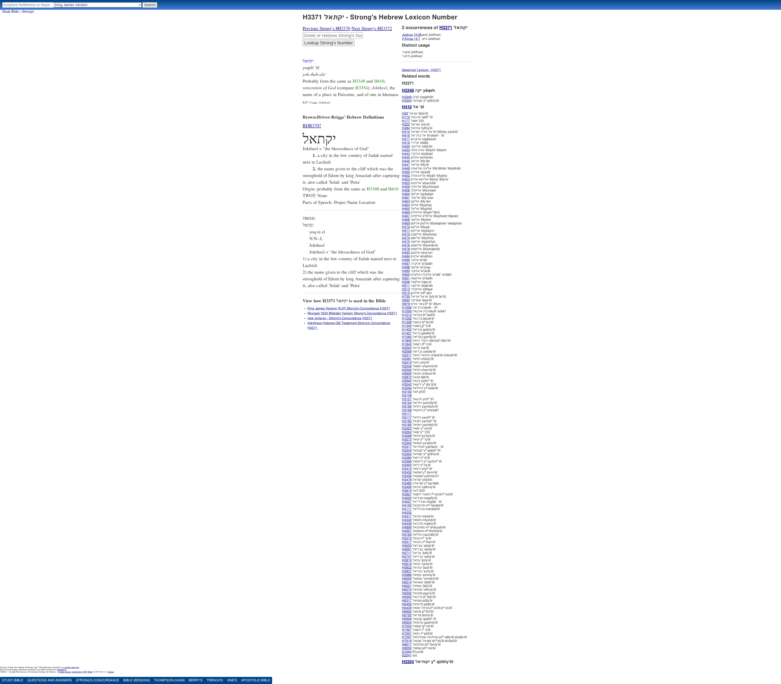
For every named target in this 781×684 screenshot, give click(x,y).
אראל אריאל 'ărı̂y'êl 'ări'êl (424, 296)
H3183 (407, 421)
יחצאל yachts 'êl (419, 421)
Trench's (215, 680)
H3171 (407, 413)
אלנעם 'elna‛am (417, 252)
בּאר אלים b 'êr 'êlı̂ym (421, 304)
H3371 (445, 27)
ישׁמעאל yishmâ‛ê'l (420, 476)
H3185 (407, 424)
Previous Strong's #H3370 (326, 28)
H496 (406, 260)
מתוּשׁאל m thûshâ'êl (422, 531)
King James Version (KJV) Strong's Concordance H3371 (349, 308)
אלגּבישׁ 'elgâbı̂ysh (419, 139)
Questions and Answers (49, 680)
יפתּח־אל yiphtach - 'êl (422, 446)
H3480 (407, 483)
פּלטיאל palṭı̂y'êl (418, 604)
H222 (406, 124)
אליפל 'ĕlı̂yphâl (417, 208)
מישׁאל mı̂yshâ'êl (419, 520)
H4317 (407, 516)
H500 (406, 274)
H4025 (407, 498)
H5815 (407, 560)
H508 (406, 282)
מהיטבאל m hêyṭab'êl (422, 505)
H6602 (407, 611)
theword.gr (62, 670)
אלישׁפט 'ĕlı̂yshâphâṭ (421, 249)
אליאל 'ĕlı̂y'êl (415, 164)
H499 (406, 271)
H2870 (407, 377)
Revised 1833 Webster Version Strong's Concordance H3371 (352, 313)
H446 (406, 161)
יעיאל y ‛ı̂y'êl (416, 439)
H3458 (407, 476)
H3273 (407, 439)
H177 (406, 120)
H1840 (407, 340)
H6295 (407, 593)
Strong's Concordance (97, 680)
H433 (406, 150)
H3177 (407, 417)
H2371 (407, 355)
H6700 (407, 615)
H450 (406, 172)
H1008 (407, 307)
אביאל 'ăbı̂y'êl (415, 113)
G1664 (407, 651)
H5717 (407, 553)
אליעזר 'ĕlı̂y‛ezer (418, 197)
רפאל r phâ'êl (417, 633)
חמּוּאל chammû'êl (419, 366)
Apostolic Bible (255, 680)
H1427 (407, 333)
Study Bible (10, 11)
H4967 (407, 531)
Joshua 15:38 (412, 34)
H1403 (407, 329)
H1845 (407, 344)
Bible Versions (136, 680)
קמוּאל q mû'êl (417, 626)
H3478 (407, 479)
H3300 (407, 443)
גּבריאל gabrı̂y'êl (418, 329)
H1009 (407, 311)
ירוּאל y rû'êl (416, 457)
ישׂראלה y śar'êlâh (420, 483)
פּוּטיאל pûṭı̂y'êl (417, 600)
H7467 (407, 630)
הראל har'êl (415, 348)
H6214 (407, 582)
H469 (406, 223)
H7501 (407, 633)
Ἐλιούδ (412, 651)
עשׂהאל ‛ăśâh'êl (418, 582)
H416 (406, 135)
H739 (406, 296)
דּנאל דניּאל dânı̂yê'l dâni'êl (426, 340)
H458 (406, 190)
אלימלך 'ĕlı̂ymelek (419, 190)
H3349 (407, 97)
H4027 (407, 501)
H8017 (407, 644)
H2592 (407, 370)
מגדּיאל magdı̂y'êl (419, 498)
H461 (406, 197)
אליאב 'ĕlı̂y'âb (416, 161)
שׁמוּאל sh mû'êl (418, 648)
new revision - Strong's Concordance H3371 (340, 318)
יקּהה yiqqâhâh (417, 97)
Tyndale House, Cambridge (69, 672)
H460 (406, 194)
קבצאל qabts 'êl (419, 619)
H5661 (407, 549)
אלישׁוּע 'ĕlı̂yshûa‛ (418, 238)
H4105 (407, 505)
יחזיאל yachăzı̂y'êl (420, 406)
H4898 (407, 527)
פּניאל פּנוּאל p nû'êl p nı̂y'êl (427, 608)
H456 (406, 186)
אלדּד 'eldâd (415, 142)
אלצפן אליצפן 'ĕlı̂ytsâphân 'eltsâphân (432, 223)
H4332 (407, 520)
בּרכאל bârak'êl (418, 318)
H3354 (361, 88)
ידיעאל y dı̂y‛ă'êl (419, 384)
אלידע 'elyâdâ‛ (416, 172)
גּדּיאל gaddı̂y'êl (418, 333)
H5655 (407, 545)
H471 (406, 230)
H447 (406, 164)
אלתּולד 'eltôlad (417, 289)
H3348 (359, 81)
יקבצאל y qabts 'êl (421, 450)
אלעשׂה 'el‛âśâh (417, 278)
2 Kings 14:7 (411, 38)
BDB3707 (312, 125)
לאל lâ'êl (413, 490)
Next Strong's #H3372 (371, 28)
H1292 (407, 318)
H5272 (407, 538)
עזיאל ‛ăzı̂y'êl (416, 560)
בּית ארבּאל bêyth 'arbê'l (424, 311)
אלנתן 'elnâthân (417, 256)
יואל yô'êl (413, 391)
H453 (406, 179)
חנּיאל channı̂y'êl (419, 370)
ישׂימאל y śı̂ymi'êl (419, 472)
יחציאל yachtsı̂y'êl (419, 424)
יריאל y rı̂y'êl (416, 465)
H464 (406, 205)
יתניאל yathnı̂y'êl (418, 487)
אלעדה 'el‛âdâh (417, 263)
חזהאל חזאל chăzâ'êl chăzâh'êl (429, 355)
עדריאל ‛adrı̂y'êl (418, 556)
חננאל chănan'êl (419, 373)
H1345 (407, 326)
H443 (406, 153)
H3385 (407, 457)
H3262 (407, 432)
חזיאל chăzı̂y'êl (418, 359)
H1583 (407, 337)
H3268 (407, 435)
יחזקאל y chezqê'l (420, 410)
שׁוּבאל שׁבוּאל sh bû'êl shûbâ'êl (429, 640)
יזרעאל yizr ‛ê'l (418, 399)
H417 (406, 139)
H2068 (407, 351)
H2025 (407, 348)
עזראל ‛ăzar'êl (417, 567)
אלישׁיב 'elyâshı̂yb (418, 241)
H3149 (407, 395)
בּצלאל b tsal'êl (418, 315)
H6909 (407, 619)
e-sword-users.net (71, 668)
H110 (406, 117)
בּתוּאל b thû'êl (417, 322)
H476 (406, 245)
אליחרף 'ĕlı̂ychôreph (420, 186)
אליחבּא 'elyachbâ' (419, 183)
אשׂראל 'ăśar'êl (417, 300)
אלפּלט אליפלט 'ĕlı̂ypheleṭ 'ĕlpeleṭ (430, 216)
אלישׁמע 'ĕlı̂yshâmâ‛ (420, 245)
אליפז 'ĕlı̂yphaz (417, 205)
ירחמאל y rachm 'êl (422, 461)
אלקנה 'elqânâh (417, 285)
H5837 (407, 571)
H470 (406, 227)
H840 (406, 300)
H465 (406, 208)
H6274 (407, 589)
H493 (406, 252)
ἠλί (409, 655)
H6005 (407, 578)
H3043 (407, 384)
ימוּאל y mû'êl (417, 428)
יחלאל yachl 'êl (418, 417)
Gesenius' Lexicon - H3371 (421, 70)
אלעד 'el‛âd (414, 260)
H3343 (407, 450)
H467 (406, 216)
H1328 (407, 322)
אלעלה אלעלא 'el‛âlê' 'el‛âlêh (427, 274)
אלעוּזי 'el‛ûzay (416, 267)
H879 (406, 304)
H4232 (407, 512)
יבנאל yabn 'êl (417, 380)
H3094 (407, 388)
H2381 (407, 359)
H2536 (407, 366)
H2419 (407, 362)
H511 (406, 285)
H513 (406, 289)
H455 (406, 183)
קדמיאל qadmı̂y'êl (420, 622)
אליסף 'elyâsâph (418, 194)
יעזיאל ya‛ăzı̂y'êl (418, 435)
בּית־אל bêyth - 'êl (419, 307)
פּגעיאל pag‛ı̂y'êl (418, 593)
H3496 (407, 487)
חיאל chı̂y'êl (415, 362)
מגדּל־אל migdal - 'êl (422, 501)
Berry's (196, 680)
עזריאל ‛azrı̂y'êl (418, 571)
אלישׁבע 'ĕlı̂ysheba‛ (419, 234)
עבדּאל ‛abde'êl (418, 545)
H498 (406, 267)
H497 (406, 263)
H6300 (407, 597)
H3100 (407, 391)
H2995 (407, 380)
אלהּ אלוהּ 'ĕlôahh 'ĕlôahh (424, 150)
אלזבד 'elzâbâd (417, 153)
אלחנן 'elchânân (417, 157)
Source (111, 672)
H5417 (407, 542)
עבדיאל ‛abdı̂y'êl (418, 549)
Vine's (232, 680)
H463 (406, 201)
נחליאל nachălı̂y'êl (420, 534)
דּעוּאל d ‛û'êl (416, 344)
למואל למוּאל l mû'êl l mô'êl (427, 494)
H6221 (407, 586)
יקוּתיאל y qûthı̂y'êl (420, 100)
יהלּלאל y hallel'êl (420, 388)
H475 (406, 241)
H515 (406, 293)
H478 (406, 249)
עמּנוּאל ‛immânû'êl (420, 578)
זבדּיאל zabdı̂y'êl (419, 351)
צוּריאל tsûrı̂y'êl (417, 615)
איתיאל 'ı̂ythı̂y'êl (417, 128)
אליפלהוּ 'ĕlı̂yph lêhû (421, 212)
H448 (406, 168)
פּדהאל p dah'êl (419, 597)
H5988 (407, 575)
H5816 (407, 564)
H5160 (407, 534)
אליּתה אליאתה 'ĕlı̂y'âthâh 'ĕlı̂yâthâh (431, 168)
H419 (406, 142)
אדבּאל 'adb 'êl (417, 117)
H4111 (407, 509)
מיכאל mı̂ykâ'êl (417, 516)
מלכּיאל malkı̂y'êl (419, 523)
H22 (405, 113)
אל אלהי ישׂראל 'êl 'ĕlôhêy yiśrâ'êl (430, 131)
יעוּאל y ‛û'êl (416, 432)
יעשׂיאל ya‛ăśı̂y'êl (419, 443)
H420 (406, 146)
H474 (406, 238)
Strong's (28, 11)
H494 (406, 256)
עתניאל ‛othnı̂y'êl (419, 589)
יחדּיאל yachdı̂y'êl (419, 402)
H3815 (407, 490)
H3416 (407, 468)
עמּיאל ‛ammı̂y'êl (418, 575)
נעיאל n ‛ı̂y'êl (416, 538)
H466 (406, 212)
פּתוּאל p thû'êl (417, 611)
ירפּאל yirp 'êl (417, 468)
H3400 (407, 465)
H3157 (407, 399)
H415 (406, 131)
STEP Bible (87, 672)
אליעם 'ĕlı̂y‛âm (416, 201)
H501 (406, 278)
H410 (379, 81)
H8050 (407, 648)
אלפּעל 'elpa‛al (416, 282)
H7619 (407, 640)
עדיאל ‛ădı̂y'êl (417, 553)
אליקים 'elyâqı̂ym (418, 230)
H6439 (407, 608)
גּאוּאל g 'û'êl (416, 326)
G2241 (407, 655)
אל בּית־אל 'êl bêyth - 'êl (423, 135)
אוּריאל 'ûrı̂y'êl (416, 124)
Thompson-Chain (169, 680)
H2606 (407, 373)
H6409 (407, 604)
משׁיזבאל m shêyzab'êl (423, 527)
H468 (406, 219)
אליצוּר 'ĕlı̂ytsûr (416, 219)
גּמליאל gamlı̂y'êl (419, 337)
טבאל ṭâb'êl (415, 377)
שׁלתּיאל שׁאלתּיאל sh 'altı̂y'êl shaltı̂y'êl (434, 637)
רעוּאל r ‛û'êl (416, 630)
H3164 (407, 402)
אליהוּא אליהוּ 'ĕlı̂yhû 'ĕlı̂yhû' (425, 179)
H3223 (407, 428)
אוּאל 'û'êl (413, 120)
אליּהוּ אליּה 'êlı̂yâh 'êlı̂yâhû (424, 175)
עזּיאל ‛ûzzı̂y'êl (417, 564)
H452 (406, 175)
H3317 (407, 446)
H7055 (407, 626)
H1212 (407, 315)
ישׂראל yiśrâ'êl (417, 479)
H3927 (407, 494)
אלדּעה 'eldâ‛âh (417, 146)
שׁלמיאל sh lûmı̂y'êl (421, 644)
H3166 (407, 406)
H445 (406, 157)
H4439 (407, 523)
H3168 (407, 410)
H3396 (407, 461)
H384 (406, 128)
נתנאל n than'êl (418, 542)
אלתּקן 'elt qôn (417, 293)
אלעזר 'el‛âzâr (416, 271)
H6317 (407, 600)
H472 (406, 234)
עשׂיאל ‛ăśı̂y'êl (417, 586)
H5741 (407, 556)
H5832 (407, 567)
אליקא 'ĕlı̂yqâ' (416, 227)
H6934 (407, 622)
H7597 (407, 637)
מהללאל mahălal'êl (421, 509)
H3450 (407, 472)
